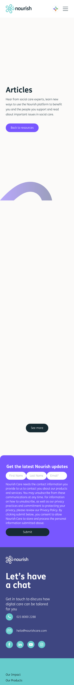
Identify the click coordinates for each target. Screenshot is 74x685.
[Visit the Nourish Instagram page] (41, 644)
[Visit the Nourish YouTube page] (30, 644)
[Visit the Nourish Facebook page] (9, 644)
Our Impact (13, 674)
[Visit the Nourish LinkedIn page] (20, 644)
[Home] (21, 8)
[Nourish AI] (55, 8)
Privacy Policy (48, 510)
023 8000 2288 (26, 617)
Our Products (14, 680)
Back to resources (22, 127)
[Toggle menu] (65, 8)
